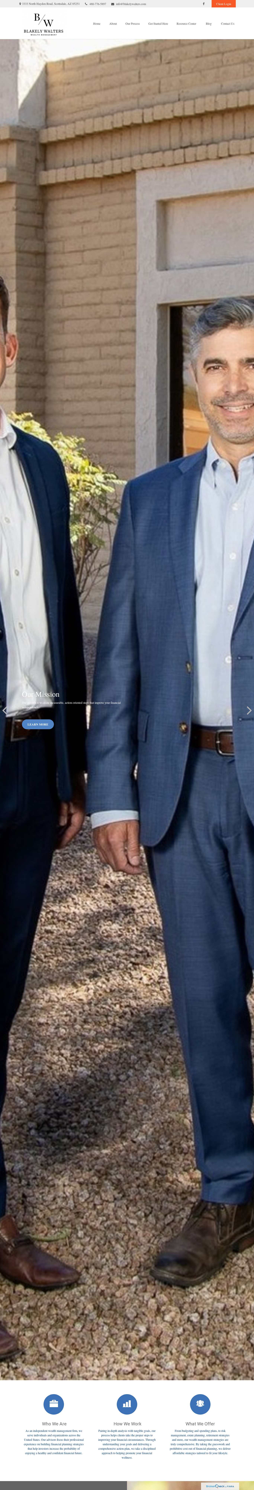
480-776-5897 (97, 4)
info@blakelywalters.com (131, 4)
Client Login (223, 4)
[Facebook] (204, 3)
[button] (96, 23)
